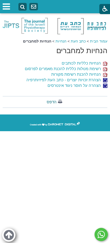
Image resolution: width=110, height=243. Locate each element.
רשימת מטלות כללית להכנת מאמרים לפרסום (64, 68)
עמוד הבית (98, 41)
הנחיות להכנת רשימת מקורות (77, 74)
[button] (8, 235)
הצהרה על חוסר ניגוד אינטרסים (75, 85)
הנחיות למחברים (81, 51)
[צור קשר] (33, 7)
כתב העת (78, 41)
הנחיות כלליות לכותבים (82, 63)
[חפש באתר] (22, 7)
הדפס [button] (52, 102)
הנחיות (61, 41)
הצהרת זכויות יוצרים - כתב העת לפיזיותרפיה (64, 80)
